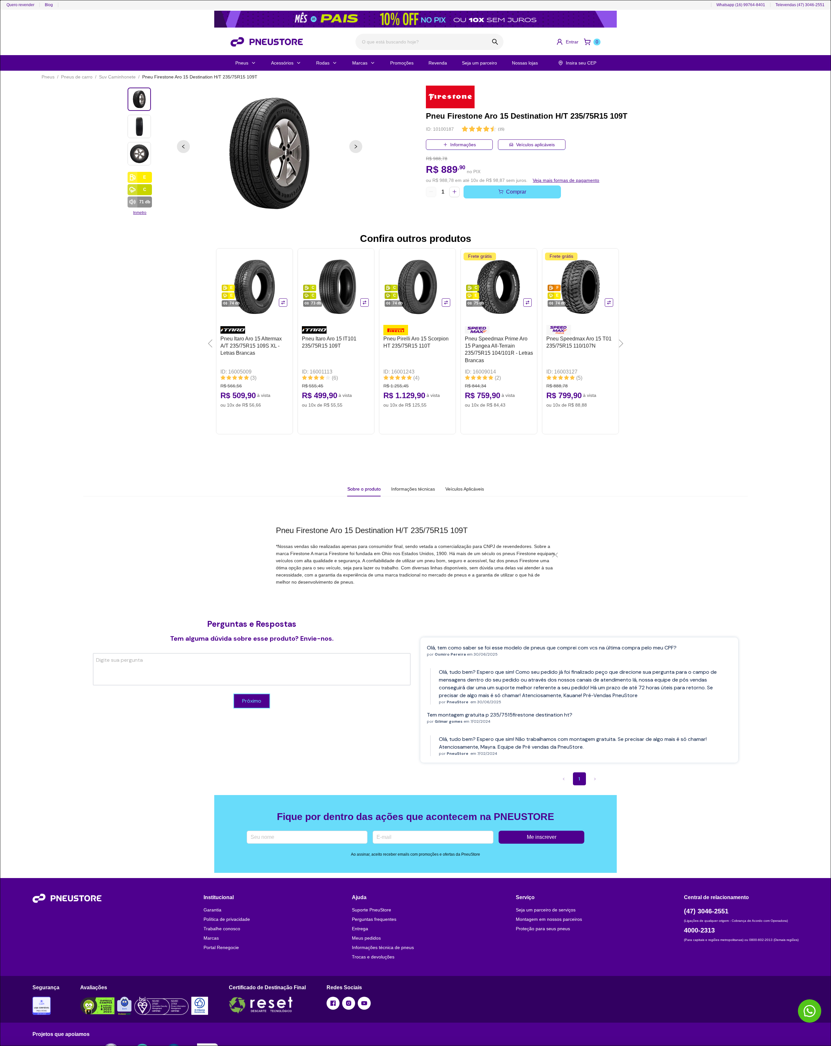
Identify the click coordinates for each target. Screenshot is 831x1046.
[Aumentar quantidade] (454, 192)
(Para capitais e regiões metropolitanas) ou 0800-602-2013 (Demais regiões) (741, 940)
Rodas (322, 62)
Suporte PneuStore (371, 909)
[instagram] (348, 1003)
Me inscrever (541, 837)
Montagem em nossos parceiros (549, 919)
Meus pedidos (366, 938)
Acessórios (282, 62)
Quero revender (20, 5)
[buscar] (495, 42)
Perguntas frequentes (374, 919)
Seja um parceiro (479, 62)
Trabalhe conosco (222, 928)
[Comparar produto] (283, 302)
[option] (269, 153)
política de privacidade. (165, 1031)
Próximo (251, 700)
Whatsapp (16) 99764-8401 (740, 5)
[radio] (465, 129)
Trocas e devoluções (373, 956)
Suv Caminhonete (117, 76)
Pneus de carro (77, 76)
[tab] (413, 489)
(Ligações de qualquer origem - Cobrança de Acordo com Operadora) (736, 920)
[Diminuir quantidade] (431, 192)
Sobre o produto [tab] (364, 489)
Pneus (241, 62)
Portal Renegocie (221, 947)
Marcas (359, 62)
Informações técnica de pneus (383, 947)
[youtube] (364, 1003)
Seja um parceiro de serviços (546, 909)
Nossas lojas (525, 62)
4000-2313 (699, 930)
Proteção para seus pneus (543, 928)
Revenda (437, 62)
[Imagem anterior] (183, 146)
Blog (49, 5)
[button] (567, 41)
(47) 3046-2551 (706, 911)
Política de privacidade (227, 919)
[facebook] (333, 1003)
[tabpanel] (415, 555)
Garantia (212, 909)
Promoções (402, 62)
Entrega (360, 928)
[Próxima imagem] (355, 146)
